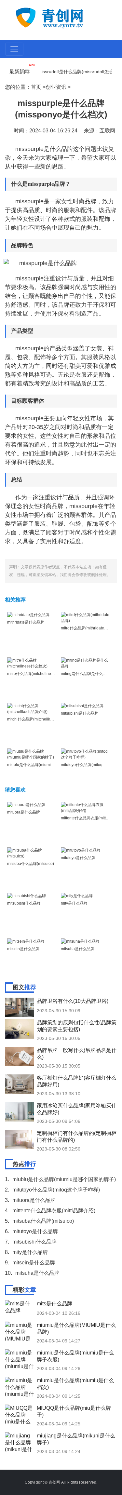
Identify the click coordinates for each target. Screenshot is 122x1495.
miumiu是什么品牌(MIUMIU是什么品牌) (76, 1328)
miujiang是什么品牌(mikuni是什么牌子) (76, 1439)
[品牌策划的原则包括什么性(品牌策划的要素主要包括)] (19, 1029)
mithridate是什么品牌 (25, 622)
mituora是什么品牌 (23, 812)
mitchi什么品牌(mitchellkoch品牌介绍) (40, 719)
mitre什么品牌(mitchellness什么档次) (39, 673)
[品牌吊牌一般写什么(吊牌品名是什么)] (19, 1056)
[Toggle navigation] (14, 49)
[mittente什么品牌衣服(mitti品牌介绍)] (85, 807)
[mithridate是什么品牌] (28, 615)
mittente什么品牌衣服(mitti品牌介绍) (53, 1210)
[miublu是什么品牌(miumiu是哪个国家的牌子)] (31, 754)
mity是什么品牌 (74, 903)
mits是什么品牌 (54, 1303)
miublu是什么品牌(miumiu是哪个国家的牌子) (46, 764)
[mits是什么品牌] (19, 1310)
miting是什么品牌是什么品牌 (86, 673)
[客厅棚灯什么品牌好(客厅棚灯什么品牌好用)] (19, 1084)
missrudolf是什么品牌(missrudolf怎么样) (72, 71)
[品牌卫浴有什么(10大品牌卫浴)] (19, 1007)
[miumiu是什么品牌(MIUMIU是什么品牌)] (19, 1331)
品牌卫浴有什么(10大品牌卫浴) (72, 1001)
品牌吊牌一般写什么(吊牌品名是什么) (76, 1053)
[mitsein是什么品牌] (26, 941)
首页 (36, 87)
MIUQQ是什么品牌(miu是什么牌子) (74, 1411)
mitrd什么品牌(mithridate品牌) (87, 628)
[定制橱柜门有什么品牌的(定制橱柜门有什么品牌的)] (19, 1139)
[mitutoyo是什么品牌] (81, 850)
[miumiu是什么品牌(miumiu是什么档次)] (19, 1386)
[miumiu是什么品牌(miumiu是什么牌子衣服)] (19, 1359)
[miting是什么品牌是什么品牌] (85, 663)
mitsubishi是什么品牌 (79, 713)
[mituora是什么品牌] (26, 804)
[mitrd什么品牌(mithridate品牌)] (85, 617)
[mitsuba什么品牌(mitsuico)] (31, 853)
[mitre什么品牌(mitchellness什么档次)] (31, 663)
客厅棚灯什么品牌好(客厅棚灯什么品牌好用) (76, 1081)
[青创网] (61, 17)
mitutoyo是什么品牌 (78, 857)
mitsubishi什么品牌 (24, 903)
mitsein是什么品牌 (23, 949)
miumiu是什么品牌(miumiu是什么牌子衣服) (75, 1356)
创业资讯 (56, 87)
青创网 (54, 1482)
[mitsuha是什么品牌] (80, 941)
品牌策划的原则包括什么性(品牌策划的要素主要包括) (76, 1026)
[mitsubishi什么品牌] (26, 896)
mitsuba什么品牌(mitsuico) (30, 863)
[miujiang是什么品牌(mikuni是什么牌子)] (19, 1442)
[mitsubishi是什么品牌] (82, 706)
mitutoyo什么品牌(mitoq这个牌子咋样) (56, 1189)
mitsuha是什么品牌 (77, 949)
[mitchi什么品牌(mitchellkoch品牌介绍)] (31, 708)
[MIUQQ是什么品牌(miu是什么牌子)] (19, 1414)
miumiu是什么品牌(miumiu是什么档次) (75, 1384)
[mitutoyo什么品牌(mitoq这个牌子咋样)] (85, 754)
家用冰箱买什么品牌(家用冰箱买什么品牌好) (76, 1109)
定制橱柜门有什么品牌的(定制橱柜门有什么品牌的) (76, 1136)
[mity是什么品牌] (77, 896)
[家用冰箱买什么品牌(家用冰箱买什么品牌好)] (19, 1112)
